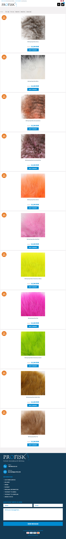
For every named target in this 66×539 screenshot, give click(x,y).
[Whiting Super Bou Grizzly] (33, 27)
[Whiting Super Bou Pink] (33, 304)
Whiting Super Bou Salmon (33, 199)
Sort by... (2, 11)
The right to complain (11, 494)
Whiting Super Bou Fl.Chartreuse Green (33, 357)
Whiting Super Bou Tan (33, 436)
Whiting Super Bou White (33, 81)
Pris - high (7, 11)
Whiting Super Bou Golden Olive (33, 397)
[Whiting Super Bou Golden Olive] (33, 383)
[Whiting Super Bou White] (33, 67)
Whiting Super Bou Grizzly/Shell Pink (33, 160)
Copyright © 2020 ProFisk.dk (29, 530)
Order (6, 484)
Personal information (11, 489)
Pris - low (12, 11)
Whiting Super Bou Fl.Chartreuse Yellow (33, 278)
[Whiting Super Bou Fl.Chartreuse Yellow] (33, 264)
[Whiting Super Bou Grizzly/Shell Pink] (33, 146)
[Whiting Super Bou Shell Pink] (33, 225)
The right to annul (10, 492)
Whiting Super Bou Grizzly (33, 41)
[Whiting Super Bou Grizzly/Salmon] (33, 106)
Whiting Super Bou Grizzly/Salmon (33, 120)
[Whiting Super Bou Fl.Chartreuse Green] (33, 343)
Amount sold (29, 11)
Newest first (23, 11)
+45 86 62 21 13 (12, 466)
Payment (7, 487)
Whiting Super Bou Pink (33, 318)
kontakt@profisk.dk (14, 472)
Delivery (7, 482)
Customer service (10, 480)
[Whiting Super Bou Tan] (33, 422)
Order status (9, 496)
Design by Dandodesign (33, 535)
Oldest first (17, 11)
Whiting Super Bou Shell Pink (33, 239)
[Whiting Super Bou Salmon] (33, 185)
